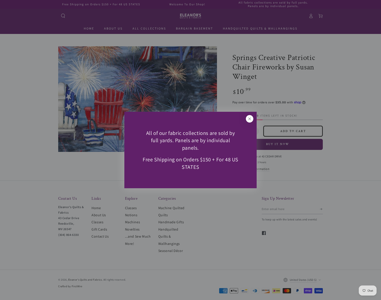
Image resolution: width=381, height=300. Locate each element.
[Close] (249, 119)
